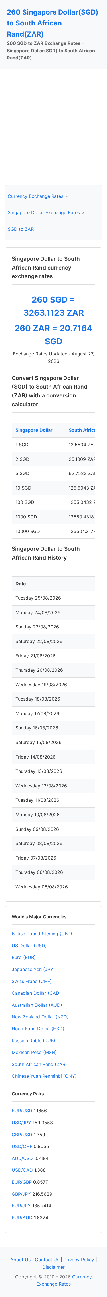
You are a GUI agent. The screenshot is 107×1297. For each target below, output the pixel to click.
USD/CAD (22, 1170)
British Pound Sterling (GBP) (42, 933)
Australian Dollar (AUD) (37, 1005)
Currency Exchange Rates (35, 196)
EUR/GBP (22, 1182)
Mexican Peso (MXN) (34, 1052)
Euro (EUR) (24, 957)
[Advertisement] (53, 126)
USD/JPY (21, 1122)
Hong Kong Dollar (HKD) (38, 1028)
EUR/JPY (21, 1205)
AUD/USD (22, 1158)
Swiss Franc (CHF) (32, 981)
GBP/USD (22, 1134)
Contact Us (47, 1259)
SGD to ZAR (21, 229)
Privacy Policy (79, 1259)
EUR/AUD (22, 1217)
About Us (20, 1259)
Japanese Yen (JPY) (33, 969)
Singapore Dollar (34, 430)
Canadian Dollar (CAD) (36, 993)
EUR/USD (22, 1110)
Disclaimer (53, 1267)
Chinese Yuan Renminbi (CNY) (44, 1076)
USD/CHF (22, 1146)
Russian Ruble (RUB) (33, 1040)
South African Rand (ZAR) (39, 1064)
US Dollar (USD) (29, 945)
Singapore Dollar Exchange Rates (44, 212)
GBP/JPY (21, 1194)
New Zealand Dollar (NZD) (40, 1016)
